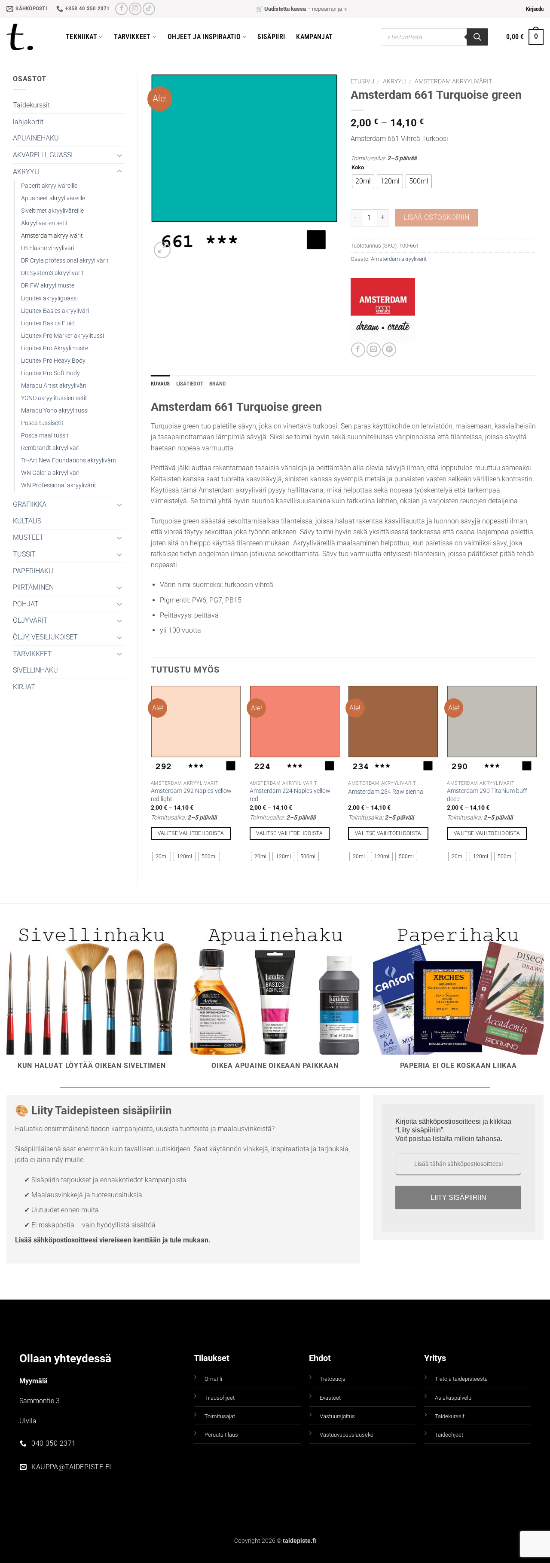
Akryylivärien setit (44, 223)
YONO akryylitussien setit (54, 398)
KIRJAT (24, 687)
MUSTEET (28, 537)
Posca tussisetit (42, 423)
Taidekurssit (31, 105)
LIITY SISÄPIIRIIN (458, 1197)
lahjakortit (28, 122)
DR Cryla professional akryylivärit (65, 260)
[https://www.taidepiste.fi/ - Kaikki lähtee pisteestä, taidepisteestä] (29, 37)
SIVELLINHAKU (35, 670)
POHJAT (26, 604)
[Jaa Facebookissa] (358, 350)
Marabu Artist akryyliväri (53, 385)
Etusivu (362, 81)
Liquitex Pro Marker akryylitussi (62, 336)
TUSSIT (24, 554)
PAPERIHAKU (33, 571)
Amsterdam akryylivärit (52, 235)
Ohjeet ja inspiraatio (204, 37)
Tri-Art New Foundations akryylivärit (68, 460)
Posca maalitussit (45, 435)
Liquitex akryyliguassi (49, 298)
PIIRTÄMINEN (33, 587)
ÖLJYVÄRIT (30, 620)
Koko (357, 168)
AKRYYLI (26, 172)
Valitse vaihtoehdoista (191, 833)
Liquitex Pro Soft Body (50, 373)
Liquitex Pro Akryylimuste (54, 348)
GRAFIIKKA (29, 504)
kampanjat (314, 37)
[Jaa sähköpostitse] (374, 350)
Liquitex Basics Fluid (48, 323)
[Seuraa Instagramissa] (135, 9)
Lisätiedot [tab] (190, 383)
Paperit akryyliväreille (49, 186)
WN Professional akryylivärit (58, 485)
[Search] (477, 37)
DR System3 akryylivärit (52, 273)
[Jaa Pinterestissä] (389, 350)
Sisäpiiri (271, 37)
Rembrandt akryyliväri (50, 448)
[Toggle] (119, 155)
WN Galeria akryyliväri (50, 473)
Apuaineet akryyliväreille (53, 198)
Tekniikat (81, 37)
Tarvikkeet (132, 37)
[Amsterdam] (383, 310)
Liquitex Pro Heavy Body (53, 360)
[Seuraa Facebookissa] (121, 9)
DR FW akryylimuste (47, 285)
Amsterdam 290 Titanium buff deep (487, 795)
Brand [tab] (217, 383)
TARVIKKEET (32, 654)
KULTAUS (27, 521)
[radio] (363, 181)
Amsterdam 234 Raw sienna (385, 791)
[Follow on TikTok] (149, 9)
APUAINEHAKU (36, 138)
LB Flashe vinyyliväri (47, 248)
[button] (535, 9)
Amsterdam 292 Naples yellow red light (191, 795)
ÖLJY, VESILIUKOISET (45, 637)
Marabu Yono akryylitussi (55, 410)
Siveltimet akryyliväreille (52, 210)
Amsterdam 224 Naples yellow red (290, 795)
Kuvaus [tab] (160, 383)
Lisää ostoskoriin (436, 217)
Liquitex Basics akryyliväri (55, 311)
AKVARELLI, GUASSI (43, 155)
